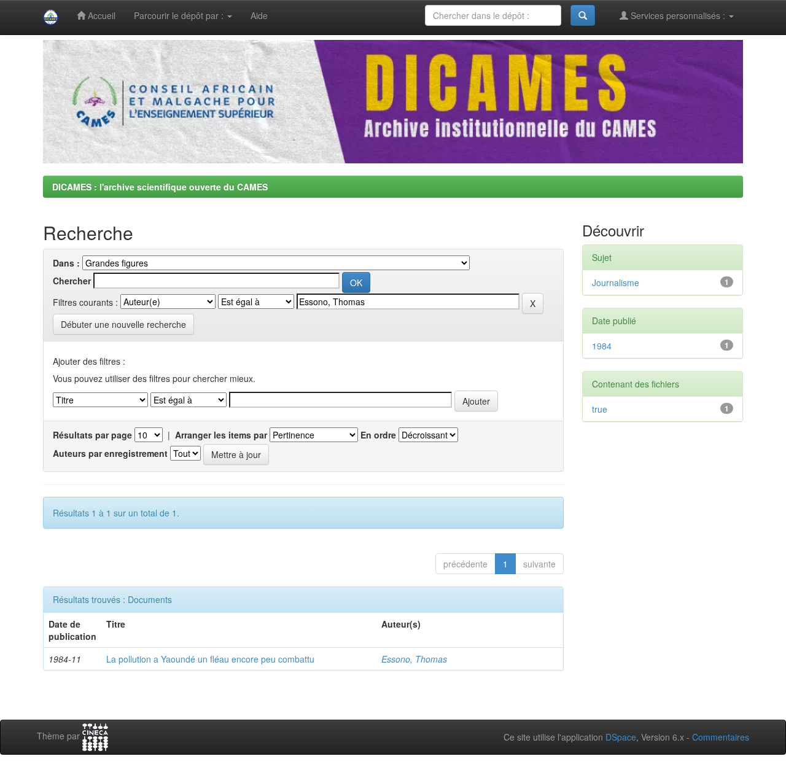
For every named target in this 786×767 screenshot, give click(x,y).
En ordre (378, 435)
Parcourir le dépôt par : (180, 15)
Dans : (66, 263)
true (599, 409)
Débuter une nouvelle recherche (123, 324)
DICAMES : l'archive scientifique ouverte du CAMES (160, 187)
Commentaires (720, 737)
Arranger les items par (221, 435)
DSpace (620, 737)
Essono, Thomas (414, 659)
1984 (602, 346)
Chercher (72, 280)
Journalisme (615, 282)
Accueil (100, 15)
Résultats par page (92, 435)
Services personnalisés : (678, 15)
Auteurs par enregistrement (110, 453)
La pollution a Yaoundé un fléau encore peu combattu (210, 659)
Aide (259, 15)
